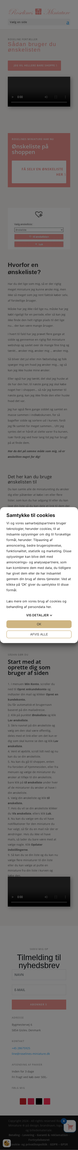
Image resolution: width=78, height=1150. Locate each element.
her (48, 607)
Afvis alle (39, 634)
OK (39, 624)
